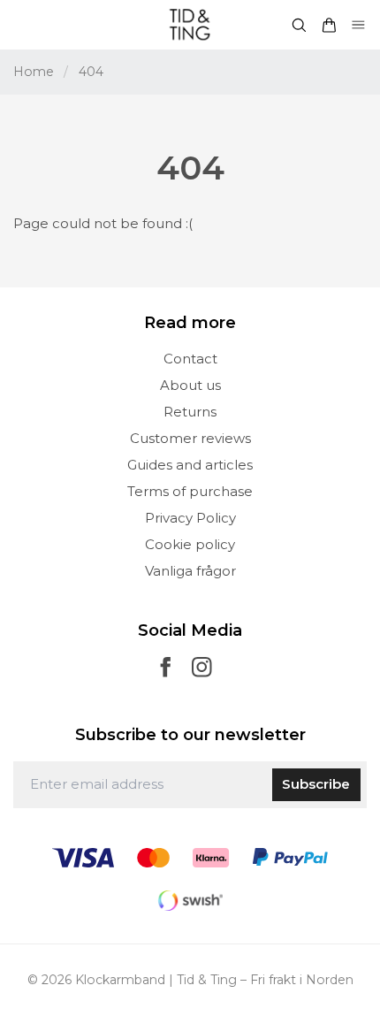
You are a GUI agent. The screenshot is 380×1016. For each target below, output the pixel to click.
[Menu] (359, 25)
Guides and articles (190, 464)
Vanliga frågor (190, 570)
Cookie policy (190, 544)
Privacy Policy (190, 517)
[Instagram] (202, 667)
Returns (190, 411)
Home (33, 72)
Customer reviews (190, 438)
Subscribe (316, 783)
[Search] (299, 25)
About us (190, 385)
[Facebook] (166, 667)
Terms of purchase (190, 491)
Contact (190, 358)
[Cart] (329, 25)
